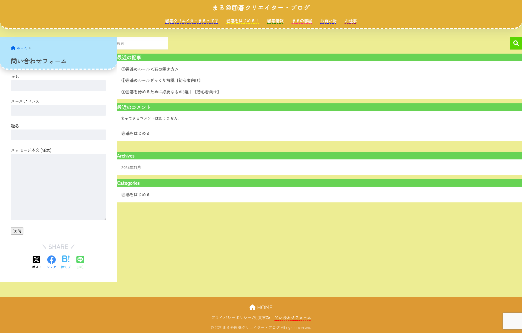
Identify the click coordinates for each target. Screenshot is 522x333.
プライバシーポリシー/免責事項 (240, 317)
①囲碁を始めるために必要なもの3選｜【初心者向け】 (171, 91)
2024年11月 (131, 167)
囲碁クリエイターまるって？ (191, 20)
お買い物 (328, 20)
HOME (264, 307)
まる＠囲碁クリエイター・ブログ (261, 7)
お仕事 (351, 20)
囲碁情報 (275, 20)
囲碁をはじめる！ (242, 20)
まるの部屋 (302, 20)
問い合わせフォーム (293, 317)
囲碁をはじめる (136, 133)
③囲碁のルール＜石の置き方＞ (150, 69)
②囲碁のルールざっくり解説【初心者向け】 (162, 80)
